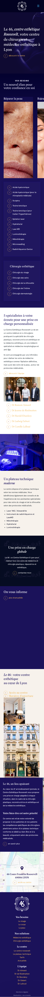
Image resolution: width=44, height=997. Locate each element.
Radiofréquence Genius (23, 249)
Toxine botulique (20, 205)
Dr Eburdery (22, 977)
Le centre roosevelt (22, 950)
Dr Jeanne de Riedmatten (24, 410)
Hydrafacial (17, 224)
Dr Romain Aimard (21, 405)
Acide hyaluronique (21, 187)
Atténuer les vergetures (16, 163)
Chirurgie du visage (21, 272)
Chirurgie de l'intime (21, 288)
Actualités (22, 960)
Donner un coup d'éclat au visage (18, 121)
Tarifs (22, 957)
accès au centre (24, 882)
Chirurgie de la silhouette (23, 283)
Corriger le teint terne (20, 104)
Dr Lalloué (22, 983)
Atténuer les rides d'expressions (18, 136)
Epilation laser (19, 219)
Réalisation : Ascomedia (22, 995)
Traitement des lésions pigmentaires (20, 172)
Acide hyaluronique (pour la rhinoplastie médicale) (24, 194)
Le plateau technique (22, 954)
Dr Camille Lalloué (21, 426)
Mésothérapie (18, 239)
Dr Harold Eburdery (22, 415)
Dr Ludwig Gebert (21, 421)
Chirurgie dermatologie (22, 293)
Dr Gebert (22, 980)
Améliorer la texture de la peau (19, 145)
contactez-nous (24, 572)
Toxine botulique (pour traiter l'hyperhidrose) (22, 212)
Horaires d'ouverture (21, 695)
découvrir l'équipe (16, 373)
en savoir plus (14, 843)
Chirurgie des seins (21, 277)
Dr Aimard (22, 970)
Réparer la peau (13, 98)
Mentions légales (22, 992)
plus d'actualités (16, 597)
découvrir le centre (17, 55)
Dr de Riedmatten (22, 973)
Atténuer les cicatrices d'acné (20, 154)
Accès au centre (18, 692)
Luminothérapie (19, 234)
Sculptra (16, 200)
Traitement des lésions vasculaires (20, 112)
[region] (22, 635)
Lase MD (16, 229)
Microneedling (19, 244)
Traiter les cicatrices (19, 128)
